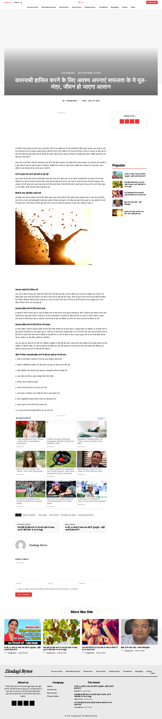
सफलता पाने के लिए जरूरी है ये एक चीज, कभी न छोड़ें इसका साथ (133, 212)
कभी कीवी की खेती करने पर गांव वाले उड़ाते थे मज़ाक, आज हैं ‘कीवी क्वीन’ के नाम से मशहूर (36, 528)
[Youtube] (32, 703)
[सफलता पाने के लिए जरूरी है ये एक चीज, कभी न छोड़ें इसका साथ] (117, 212)
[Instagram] (20, 703)
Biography (78, 691)
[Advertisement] (61, 129)
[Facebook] (122, 121)
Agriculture (78, 699)
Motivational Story (89, 73)
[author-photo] (5, 653)
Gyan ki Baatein (29, 515)
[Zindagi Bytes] (20, 545)
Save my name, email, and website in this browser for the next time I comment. (48, 589)
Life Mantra (68, 73)
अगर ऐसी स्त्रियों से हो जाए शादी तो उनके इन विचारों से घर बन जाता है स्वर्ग (135, 194)
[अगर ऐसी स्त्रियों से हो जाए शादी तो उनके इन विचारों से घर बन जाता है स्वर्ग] (117, 193)
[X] (127, 121)
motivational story (85, 515)
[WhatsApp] (137, 121)
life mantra (54, 515)
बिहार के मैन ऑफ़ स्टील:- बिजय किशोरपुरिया (135, 647)
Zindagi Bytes (71, 101)
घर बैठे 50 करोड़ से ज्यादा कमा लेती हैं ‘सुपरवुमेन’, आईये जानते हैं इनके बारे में (85, 528)
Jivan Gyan (42, 515)
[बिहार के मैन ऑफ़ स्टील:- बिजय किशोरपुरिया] (117, 203)
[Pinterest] (132, 121)
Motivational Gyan (68, 515)
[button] (18, 2)
